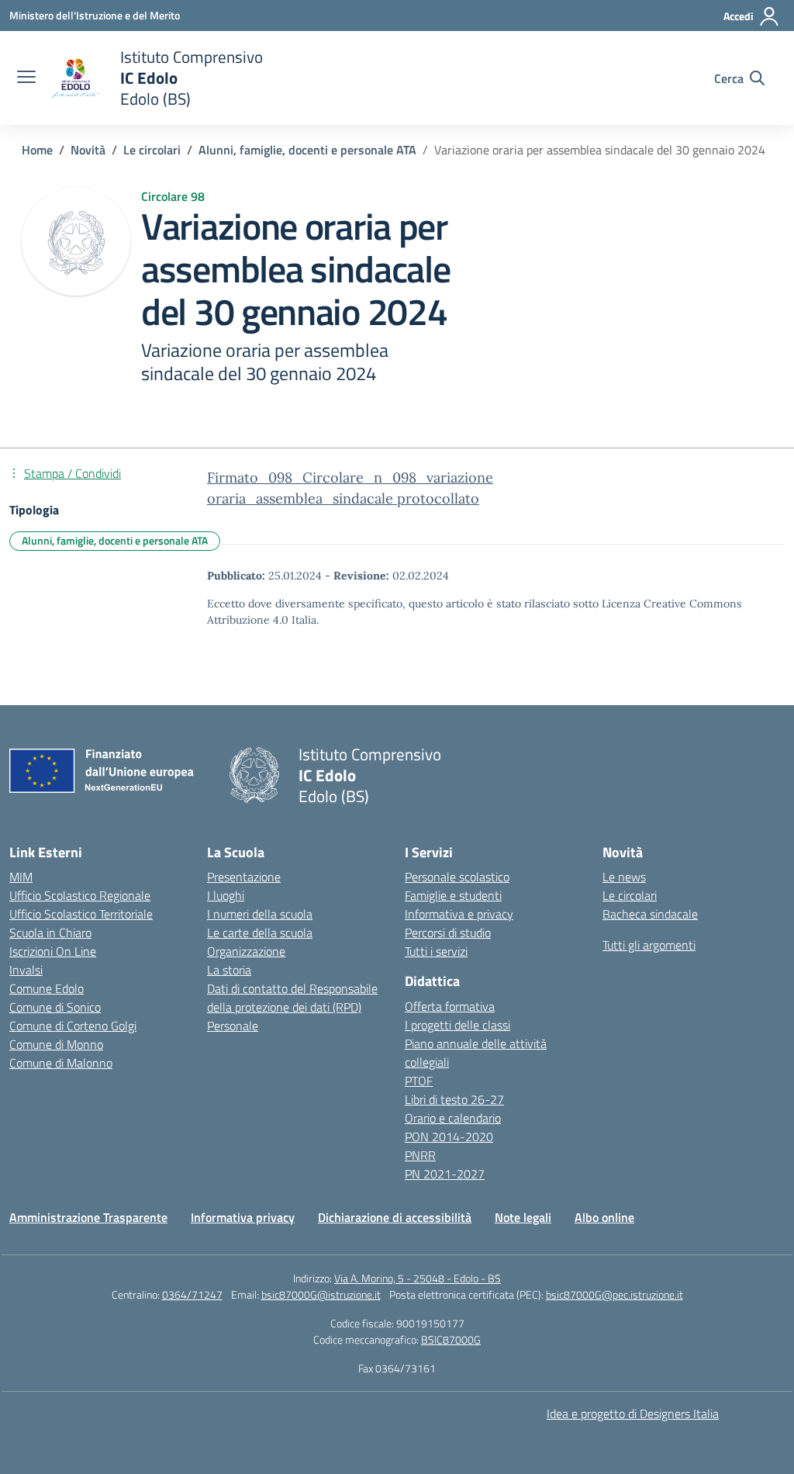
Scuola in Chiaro (50, 932)
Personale (232, 1025)
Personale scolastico (457, 876)
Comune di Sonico (55, 1007)
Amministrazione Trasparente (88, 1217)
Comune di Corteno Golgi (72, 1025)
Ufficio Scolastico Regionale (79, 895)
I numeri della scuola (259, 914)
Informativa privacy (243, 1217)
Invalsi (26, 969)
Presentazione (244, 876)
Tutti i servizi (436, 951)
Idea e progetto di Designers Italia (633, 1413)
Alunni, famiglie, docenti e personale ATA (115, 540)
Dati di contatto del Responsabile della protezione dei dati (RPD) (292, 997)
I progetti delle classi (457, 1025)
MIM (21, 876)
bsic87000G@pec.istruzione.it (614, 1294)
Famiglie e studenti (453, 895)
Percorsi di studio (448, 932)
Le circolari (629, 895)
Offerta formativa (450, 1006)
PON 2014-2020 (449, 1136)
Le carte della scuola (259, 932)
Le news (624, 876)
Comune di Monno (56, 1044)
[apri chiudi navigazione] (26, 78)
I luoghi (225, 895)
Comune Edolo (46, 988)
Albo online (604, 1217)
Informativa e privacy (459, 914)
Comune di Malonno (60, 1063)
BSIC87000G (451, 1339)
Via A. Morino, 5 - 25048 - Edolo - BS (417, 1278)
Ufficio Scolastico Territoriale (81, 914)
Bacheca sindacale (650, 914)
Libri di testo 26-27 (454, 1099)
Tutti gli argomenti (649, 945)
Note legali (523, 1217)
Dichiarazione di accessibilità (394, 1217)
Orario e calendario (453, 1118)
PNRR (420, 1155)
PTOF (419, 1080)
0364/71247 (192, 1294)
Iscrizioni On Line (52, 951)
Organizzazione (246, 951)
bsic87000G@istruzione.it (321, 1294)
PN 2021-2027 (445, 1173)
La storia (229, 969)
